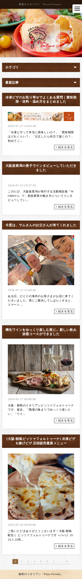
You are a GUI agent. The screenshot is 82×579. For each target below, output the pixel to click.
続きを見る (65, 147)
